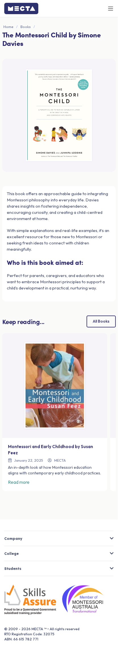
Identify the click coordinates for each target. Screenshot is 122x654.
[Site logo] (21, 8)
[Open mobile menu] (110, 8)
